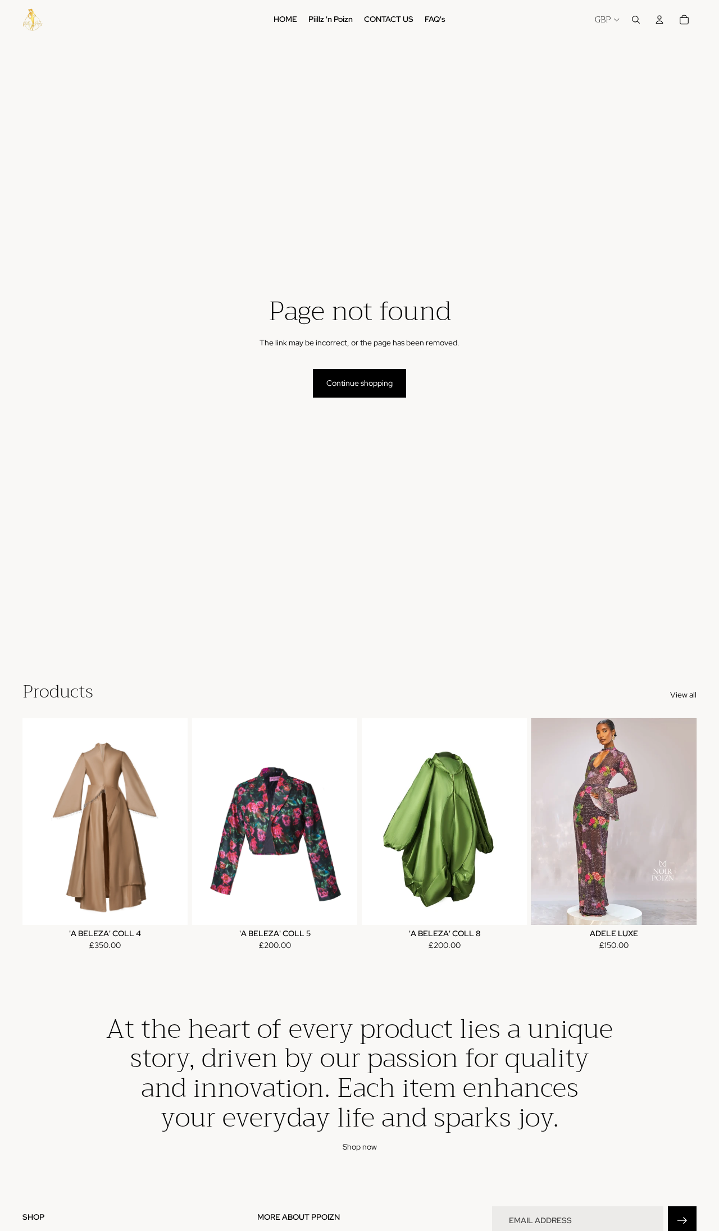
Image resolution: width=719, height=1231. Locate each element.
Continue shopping (359, 383)
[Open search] (636, 19)
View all (683, 695)
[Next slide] (171, 821)
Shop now (360, 1147)
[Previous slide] (39, 821)
